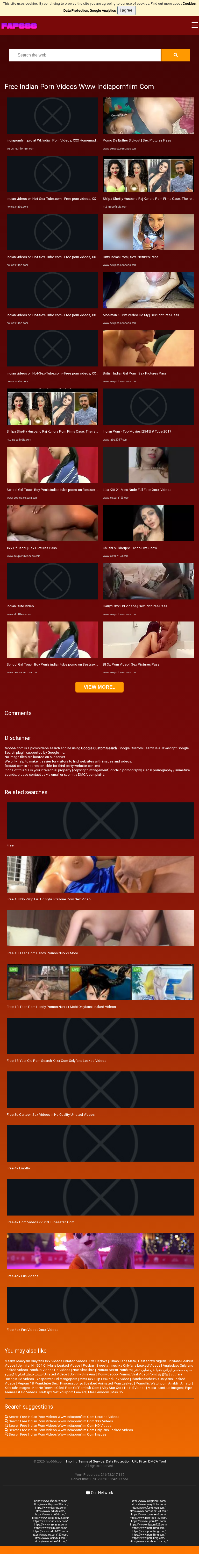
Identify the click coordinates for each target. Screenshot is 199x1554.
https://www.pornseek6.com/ (148, 1514)
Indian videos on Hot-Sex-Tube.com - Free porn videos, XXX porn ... (58, 198)
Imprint (71, 1461)
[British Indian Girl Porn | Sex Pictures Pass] (148, 365)
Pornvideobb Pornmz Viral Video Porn (127, 1374)
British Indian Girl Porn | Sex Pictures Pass (135, 373)
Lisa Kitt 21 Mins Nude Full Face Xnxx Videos (137, 490)
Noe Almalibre (83, 1370)
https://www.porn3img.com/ (149, 1534)
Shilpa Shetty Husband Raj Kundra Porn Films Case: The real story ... (58, 431)
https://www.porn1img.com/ (149, 1528)
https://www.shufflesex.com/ (50, 1521)
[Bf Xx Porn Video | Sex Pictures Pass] (148, 656)
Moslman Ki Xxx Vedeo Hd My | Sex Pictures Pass (141, 315)
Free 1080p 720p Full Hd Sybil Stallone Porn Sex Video (49, 899)
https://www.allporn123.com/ (148, 1521)
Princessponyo (71, 1383)
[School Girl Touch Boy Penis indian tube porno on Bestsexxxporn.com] (52, 482)
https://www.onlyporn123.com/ (148, 1524)
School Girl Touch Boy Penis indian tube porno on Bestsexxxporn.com (60, 490)
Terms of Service (91, 1461)
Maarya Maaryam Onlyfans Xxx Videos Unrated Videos (46, 1361)
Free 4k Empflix (19, 1168)
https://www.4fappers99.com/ (50, 1504)
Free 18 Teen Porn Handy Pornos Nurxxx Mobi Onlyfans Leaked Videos (61, 1007)
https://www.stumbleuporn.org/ (149, 1541)
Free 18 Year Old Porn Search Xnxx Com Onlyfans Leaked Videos (56, 1060)
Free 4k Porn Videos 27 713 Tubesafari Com (40, 1222)
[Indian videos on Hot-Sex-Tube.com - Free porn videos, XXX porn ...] (52, 191)
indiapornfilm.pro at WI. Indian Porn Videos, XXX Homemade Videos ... (60, 140)
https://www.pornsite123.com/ (50, 1518)
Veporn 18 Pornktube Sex (38, 1383)
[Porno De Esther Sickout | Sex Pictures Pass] (148, 132)
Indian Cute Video (20, 606)
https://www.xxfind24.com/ (50, 1538)
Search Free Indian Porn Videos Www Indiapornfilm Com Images (57, 1434)
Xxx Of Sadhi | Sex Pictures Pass (32, 548)
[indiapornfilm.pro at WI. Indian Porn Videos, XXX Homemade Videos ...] (52, 132)
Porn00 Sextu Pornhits (114, 1370)
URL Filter (139, 1461)
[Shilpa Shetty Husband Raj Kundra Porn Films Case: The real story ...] (52, 423)
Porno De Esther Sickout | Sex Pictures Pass (137, 140)
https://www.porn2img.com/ (149, 1531)
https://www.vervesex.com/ (50, 1524)
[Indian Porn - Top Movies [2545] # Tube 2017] (148, 423)
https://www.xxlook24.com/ (50, 1541)
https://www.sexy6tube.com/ (148, 1504)
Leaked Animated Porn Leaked (109, 1383)
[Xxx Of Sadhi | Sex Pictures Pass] (52, 540)
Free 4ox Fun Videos (22, 1276)
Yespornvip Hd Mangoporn (56, 1379)
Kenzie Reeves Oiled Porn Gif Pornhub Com (65, 1388)
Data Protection (118, 1461)
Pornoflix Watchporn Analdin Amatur (163, 1383)
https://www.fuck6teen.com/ (149, 1507)
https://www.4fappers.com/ (50, 1501)
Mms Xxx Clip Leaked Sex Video (104, 1379)
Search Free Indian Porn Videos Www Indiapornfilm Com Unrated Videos (63, 1417)
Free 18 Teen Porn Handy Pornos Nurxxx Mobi (42, 953)
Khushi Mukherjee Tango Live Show (130, 548)
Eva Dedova (98, 1361)
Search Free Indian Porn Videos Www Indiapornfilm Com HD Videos (59, 1425)
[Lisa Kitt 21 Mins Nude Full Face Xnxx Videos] (148, 482)
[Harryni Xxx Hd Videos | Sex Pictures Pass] (148, 598)
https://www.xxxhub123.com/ (50, 1531)
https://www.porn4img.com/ (148, 1538)
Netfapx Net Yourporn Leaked (62, 1392)
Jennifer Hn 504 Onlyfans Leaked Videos (49, 1365)
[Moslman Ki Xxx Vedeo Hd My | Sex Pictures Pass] (148, 307)
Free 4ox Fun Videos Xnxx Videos (32, 1329)
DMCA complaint (91, 774)
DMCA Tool (157, 1461)
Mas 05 (117, 1392)
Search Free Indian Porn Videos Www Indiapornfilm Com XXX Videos (60, 1421)
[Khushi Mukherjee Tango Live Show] (148, 540)
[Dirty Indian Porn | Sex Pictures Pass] (148, 249)
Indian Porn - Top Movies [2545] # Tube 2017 (137, 431)
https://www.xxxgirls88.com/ (148, 1501)
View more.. (99, 687)
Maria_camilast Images (165, 1388)
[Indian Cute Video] (52, 598)
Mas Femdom (98, 1392)
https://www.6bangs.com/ (50, 1507)
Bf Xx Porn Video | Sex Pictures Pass (131, 664)
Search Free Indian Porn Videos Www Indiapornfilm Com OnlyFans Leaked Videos (70, 1430)
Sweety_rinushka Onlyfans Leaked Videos (128, 1365)
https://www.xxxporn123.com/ (50, 1534)
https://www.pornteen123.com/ (148, 1518)
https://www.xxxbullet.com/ (50, 1528)
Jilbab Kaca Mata (123, 1361)
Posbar (88, 1365)
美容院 (163, 1374)
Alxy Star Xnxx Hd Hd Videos (123, 1388)
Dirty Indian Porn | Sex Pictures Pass (130, 257)
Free (10, 845)
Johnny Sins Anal (83, 1374)
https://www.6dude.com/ (50, 1511)
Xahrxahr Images (17, 1388)
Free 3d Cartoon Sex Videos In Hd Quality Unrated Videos (51, 1114)
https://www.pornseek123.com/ (149, 1511)
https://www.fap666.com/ (50, 1514)
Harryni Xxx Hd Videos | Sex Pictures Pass (135, 606)
